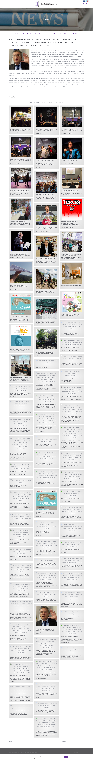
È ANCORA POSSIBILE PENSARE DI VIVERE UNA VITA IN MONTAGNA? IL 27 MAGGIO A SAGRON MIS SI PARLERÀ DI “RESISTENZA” (71, 316)
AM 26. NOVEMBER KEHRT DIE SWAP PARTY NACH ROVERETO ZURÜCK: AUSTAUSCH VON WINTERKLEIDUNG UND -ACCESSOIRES (20, 657)
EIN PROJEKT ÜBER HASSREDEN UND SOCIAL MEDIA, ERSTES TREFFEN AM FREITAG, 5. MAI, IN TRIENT (21, 395)
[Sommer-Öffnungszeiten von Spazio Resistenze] (72, 273)
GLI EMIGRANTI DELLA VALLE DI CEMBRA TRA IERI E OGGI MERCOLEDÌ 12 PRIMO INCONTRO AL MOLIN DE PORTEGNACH (20, 523)
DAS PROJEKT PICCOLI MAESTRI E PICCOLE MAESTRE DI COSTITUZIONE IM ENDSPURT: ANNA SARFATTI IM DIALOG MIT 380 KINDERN (71, 518)
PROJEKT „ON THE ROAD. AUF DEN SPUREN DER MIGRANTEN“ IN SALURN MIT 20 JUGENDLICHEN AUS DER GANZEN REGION (71, 333)
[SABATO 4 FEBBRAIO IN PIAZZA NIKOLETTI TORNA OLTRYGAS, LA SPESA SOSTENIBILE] (46, 594)
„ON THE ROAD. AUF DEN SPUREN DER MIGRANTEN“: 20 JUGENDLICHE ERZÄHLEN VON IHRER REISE (46, 292)
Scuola (55, 102)
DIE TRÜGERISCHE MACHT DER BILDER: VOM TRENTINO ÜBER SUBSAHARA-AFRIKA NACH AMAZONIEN (20, 558)
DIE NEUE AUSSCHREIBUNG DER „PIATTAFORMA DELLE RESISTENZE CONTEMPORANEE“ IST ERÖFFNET (18, 714)
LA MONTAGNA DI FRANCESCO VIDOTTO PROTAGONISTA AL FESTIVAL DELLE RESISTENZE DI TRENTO (70, 162)
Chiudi (66, 757)
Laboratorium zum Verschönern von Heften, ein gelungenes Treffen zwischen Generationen (71, 656)
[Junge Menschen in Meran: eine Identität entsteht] (21, 481)
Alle (31, 102)
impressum (76, 752)
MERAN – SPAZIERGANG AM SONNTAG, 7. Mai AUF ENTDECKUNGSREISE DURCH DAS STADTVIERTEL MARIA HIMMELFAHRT (71, 349)
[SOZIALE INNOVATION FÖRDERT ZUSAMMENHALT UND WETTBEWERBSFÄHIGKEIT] (72, 374)
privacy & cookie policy (42, 758)
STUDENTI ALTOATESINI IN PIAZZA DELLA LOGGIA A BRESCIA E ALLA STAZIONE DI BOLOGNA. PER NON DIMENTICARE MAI (19, 595)
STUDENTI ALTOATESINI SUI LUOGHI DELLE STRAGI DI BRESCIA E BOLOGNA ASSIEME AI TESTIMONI (71, 551)
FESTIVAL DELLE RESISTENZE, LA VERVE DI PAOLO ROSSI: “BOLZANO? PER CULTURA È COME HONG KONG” (46, 446)
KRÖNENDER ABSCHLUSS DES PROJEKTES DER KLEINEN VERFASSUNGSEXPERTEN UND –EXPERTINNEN (20, 412)
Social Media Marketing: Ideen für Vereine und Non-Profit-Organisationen (70, 618)
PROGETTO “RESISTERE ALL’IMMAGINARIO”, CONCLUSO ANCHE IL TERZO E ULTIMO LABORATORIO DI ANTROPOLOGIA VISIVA (20, 379)
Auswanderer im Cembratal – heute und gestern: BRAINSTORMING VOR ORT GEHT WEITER (71, 365)
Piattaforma (37, 102)
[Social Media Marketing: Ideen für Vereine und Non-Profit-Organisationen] (72, 613)
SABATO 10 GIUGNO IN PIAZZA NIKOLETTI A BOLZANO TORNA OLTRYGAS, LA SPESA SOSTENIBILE (46, 322)
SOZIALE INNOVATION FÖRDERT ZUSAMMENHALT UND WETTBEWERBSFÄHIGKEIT (68, 380)
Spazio (61, 102)
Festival (44, 102)
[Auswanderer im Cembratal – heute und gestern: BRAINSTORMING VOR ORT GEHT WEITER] (72, 358)
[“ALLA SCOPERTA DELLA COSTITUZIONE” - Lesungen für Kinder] (46, 362)
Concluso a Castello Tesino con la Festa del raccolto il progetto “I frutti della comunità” (45, 712)
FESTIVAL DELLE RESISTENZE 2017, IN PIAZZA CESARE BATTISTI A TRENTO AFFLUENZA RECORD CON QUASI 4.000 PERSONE (21, 131)
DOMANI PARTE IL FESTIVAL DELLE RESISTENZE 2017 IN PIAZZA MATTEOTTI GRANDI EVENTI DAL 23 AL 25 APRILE (19, 473)
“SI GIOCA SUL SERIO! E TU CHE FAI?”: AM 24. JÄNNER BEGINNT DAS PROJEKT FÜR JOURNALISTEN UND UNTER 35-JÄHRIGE (71, 567)
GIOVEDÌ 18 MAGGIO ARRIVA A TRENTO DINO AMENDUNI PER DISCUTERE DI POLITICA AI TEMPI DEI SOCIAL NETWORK (20, 349)
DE (86, 3)
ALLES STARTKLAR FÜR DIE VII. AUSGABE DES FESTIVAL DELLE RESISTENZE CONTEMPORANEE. (70, 500)
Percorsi (50, 102)
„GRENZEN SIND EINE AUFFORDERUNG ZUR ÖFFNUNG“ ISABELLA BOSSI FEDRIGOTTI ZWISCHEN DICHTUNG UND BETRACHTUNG (71, 398)
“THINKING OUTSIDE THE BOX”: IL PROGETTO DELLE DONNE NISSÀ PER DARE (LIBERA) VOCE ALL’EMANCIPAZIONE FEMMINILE (71, 535)
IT (84, 3)
